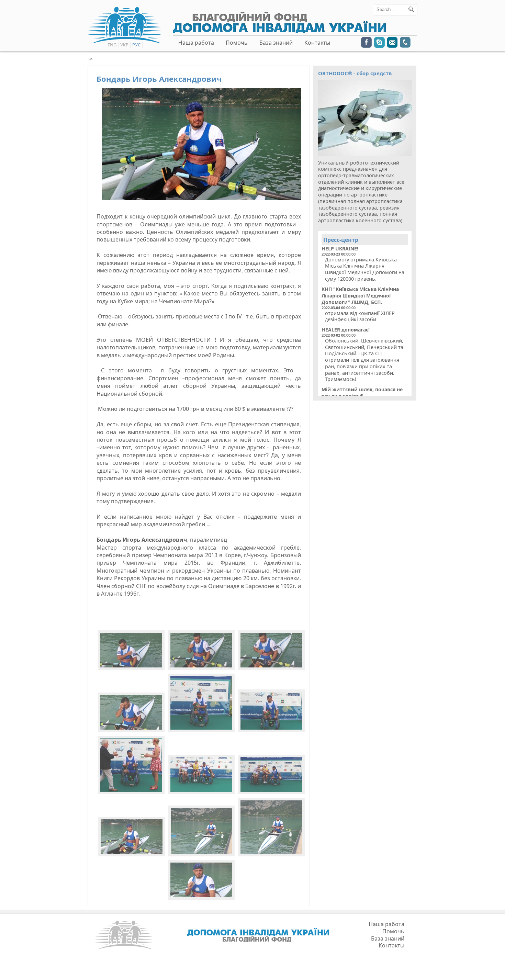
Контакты (317, 42)
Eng (112, 45)
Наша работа (196, 42)
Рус (136, 45)
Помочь (237, 42)
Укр (124, 45)
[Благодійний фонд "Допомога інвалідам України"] (279, 31)
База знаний (276, 42)
